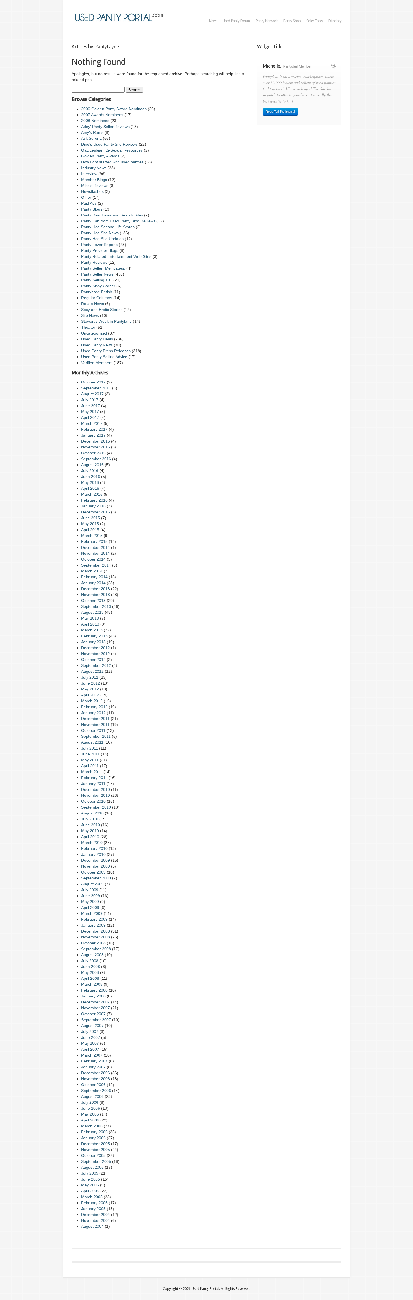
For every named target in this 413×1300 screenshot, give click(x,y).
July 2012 (89, 677)
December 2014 (95, 547)
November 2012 (95, 653)
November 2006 (95, 1078)
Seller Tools (314, 21)
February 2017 (94, 429)
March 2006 (92, 1126)
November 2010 (95, 795)
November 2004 (95, 1220)
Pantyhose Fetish (96, 292)
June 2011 (90, 754)
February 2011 (94, 777)
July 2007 (89, 1031)
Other (86, 197)
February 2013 (94, 636)
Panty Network (266, 21)
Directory (334, 21)
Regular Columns (96, 297)
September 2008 (96, 949)
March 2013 (92, 630)
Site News (90, 315)
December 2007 (95, 1002)
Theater (88, 327)
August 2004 (92, 1226)
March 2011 (91, 771)
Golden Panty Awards (100, 156)
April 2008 (90, 978)
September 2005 (96, 1161)
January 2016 (93, 506)
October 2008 (93, 943)
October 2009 (93, 872)
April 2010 (90, 836)
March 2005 (92, 1197)
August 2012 (92, 671)
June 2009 (90, 895)
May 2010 (90, 831)
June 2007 (90, 1037)
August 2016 (92, 464)
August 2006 (92, 1096)
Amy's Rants (92, 132)
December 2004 (95, 1214)
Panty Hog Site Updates (102, 238)
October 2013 (93, 600)
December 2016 (95, 441)
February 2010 (94, 848)
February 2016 (94, 500)
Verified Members (96, 362)
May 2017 (90, 411)
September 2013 (96, 606)
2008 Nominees (95, 120)
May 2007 (90, 1043)
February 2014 (94, 577)
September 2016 (96, 459)
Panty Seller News (97, 274)
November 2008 (95, 937)
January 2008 (93, 996)
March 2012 (92, 701)
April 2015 (90, 529)
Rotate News (92, 303)
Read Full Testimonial (280, 111)
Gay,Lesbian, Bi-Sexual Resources (112, 150)
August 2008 (92, 955)
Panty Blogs (91, 209)
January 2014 (93, 583)
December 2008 (95, 931)
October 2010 (93, 801)
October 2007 (93, 1014)
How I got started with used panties (112, 162)
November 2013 (95, 594)
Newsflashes (92, 191)
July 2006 (89, 1102)
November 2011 (95, 724)
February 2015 (94, 541)
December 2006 (95, 1073)
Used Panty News (97, 345)
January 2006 (93, 1138)
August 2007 (92, 1025)
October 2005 (93, 1155)
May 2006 (90, 1114)
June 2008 (90, 966)
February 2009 (94, 919)
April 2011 (90, 766)
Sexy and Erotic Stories (101, 309)
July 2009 (89, 890)
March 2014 (92, 571)
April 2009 (90, 907)
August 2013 (92, 612)
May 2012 (90, 689)
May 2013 (90, 618)
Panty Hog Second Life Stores (108, 227)
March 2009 (92, 913)
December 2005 (95, 1143)
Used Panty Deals (97, 339)
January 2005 (93, 1208)
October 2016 (93, 453)
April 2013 (90, 624)
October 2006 (93, 1084)
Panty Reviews (94, 262)
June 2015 (90, 518)
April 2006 (90, 1120)
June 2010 (90, 825)
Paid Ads (89, 203)
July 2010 (89, 819)
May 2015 (90, 524)
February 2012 (94, 707)
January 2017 (93, 435)
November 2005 (95, 1149)
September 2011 (96, 736)
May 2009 (90, 901)
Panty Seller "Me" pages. (103, 268)
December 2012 (95, 648)
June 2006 (90, 1108)
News (213, 21)
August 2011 (92, 742)
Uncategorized (94, 333)
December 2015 (95, 512)
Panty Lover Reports (99, 244)
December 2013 (95, 588)
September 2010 (96, 807)
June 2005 (90, 1179)
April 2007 (90, 1049)
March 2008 (92, 984)
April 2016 (90, 488)
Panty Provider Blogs (99, 250)
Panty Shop (292, 21)
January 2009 (93, 925)
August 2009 (92, 884)
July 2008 (89, 960)
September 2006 (96, 1090)
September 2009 (96, 878)
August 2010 (92, 813)
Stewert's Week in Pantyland (106, 321)
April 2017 (90, 417)
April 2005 (90, 1191)
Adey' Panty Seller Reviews (105, 126)
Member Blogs (94, 179)
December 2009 (95, 860)
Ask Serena (91, 138)
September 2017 (96, 388)
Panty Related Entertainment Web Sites (116, 256)
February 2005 (94, 1202)
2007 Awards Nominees (102, 114)
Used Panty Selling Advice (104, 357)
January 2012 (93, 712)
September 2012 (96, 665)
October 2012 (93, 659)
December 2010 (95, 789)
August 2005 (92, 1167)
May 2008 (90, 972)
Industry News (93, 168)
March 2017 (92, 423)
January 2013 (93, 642)
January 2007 (93, 1067)
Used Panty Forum (236, 21)
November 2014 (95, 553)
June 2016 (90, 476)
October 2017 (93, 382)
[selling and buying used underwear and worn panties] (120, 16)
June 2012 (90, 683)
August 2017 (92, 394)
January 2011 (93, 783)
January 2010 (93, 854)
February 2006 (94, 1132)
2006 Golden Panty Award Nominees (114, 109)
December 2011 (95, 718)
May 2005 (90, 1185)
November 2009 (95, 866)
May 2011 (90, 760)
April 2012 (90, 695)
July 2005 (89, 1173)
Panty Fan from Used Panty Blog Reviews (118, 221)
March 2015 (92, 535)
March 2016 (92, 494)
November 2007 (95, 1008)
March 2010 (92, 842)
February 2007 (94, 1061)
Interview (89, 173)
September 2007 (96, 1019)
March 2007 (92, 1055)
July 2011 (89, 748)
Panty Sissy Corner (98, 286)
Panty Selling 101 (96, 280)
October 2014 (93, 559)
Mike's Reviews (94, 185)
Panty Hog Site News (100, 233)
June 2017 (90, 405)
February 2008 (94, 990)
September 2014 (96, 565)
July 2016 (89, 470)
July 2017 (89, 400)
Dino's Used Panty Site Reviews (109, 144)
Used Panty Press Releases (106, 351)
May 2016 (90, 482)
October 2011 (93, 730)
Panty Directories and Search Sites (112, 215)
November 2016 (95, 447)
